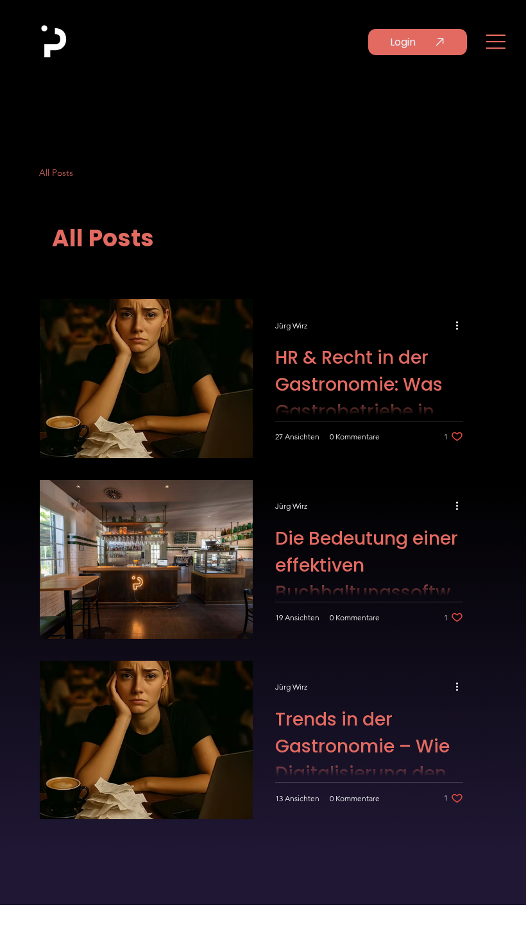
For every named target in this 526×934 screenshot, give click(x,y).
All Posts (56, 172)
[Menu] (497, 42)
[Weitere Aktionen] (461, 325)
